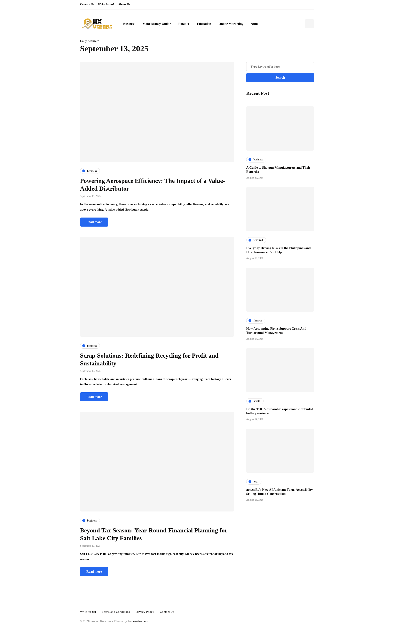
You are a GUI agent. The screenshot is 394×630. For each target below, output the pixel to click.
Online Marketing (231, 23)
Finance (183, 23)
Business (129, 23)
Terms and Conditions (116, 611)
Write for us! (106, 4)
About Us (124, 4)
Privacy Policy (145, 611)
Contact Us (87, 4)
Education (204, 23)
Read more (94, 222)
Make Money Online (156, 23)
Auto (254, 23)
